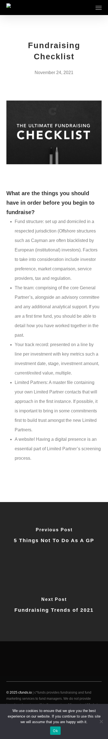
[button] (99, 7)
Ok (55, 730)
